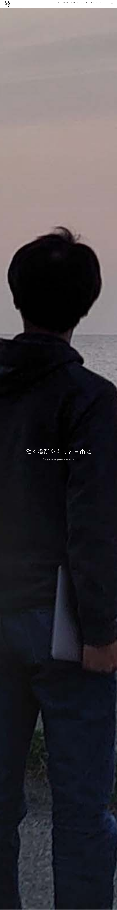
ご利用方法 (74, 2)
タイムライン (104, 2)
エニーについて (63, 2)
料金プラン (93, 2)
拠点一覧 (84, 2)
